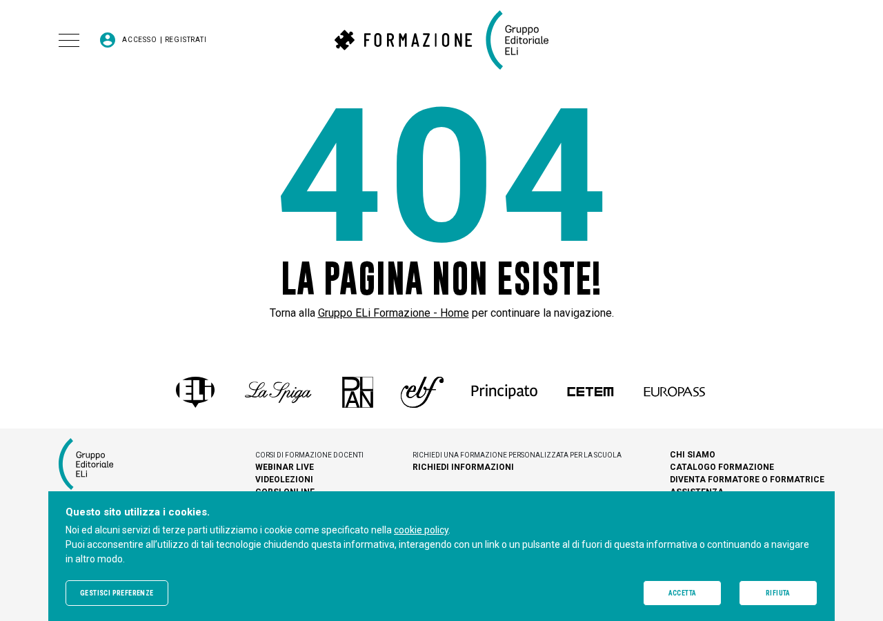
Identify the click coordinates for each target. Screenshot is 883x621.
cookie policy (421, 529)
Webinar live (284, 467)
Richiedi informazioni (463, 467)
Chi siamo (692, 455)
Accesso (139, 40)
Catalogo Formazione (722, 467)
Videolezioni (284, 479)
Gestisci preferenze (117, 593)
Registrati (186, 40)
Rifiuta (778, 593)
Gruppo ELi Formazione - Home (393, 312)
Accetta (682, 593)
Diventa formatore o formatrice (747, 479)
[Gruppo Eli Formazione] (441, 40)
